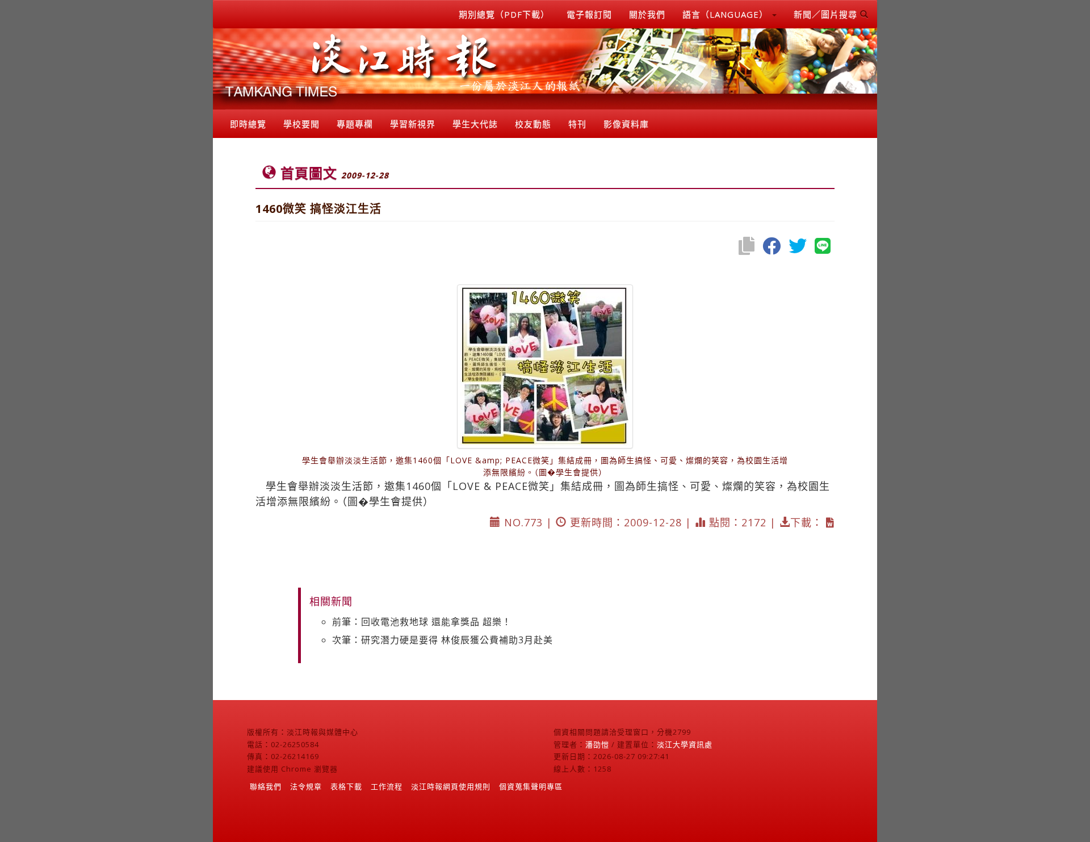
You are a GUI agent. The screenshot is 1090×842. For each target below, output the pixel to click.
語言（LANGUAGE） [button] (726, 14)
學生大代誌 (475, 123)
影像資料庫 (626, 123)
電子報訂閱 (589, 14)
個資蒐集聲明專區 (531, 786)
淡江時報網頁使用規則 (451, 786)
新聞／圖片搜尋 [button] (827, 14)
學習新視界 (412, 123)
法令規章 (306, 786)
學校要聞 (301, 123)
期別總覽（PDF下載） (504, 14)
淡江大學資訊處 (684, 744)
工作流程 (387, 786)
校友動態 (533, 123)
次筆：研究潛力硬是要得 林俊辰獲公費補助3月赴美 (442, 640)
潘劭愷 (597, 744)
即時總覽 (248, 123)
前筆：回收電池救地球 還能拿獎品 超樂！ (422, 621)
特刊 (577, 123)
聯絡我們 (266, 786)
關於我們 (647, 14)
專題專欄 (355, 123)
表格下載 (346, 786)
